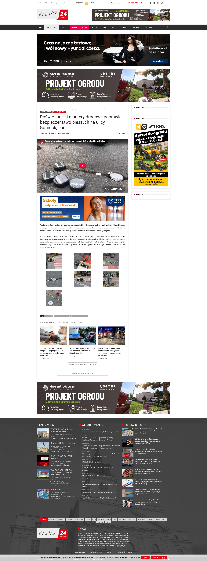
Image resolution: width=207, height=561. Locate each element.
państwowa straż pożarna (75, 519)
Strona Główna (80, 552)
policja (108, 522)
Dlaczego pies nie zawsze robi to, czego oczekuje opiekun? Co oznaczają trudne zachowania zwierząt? (53, 352)
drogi (68, 316)
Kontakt (129, 552)
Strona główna (44, 109)
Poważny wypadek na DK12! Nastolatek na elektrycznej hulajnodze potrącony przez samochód (109, 352)
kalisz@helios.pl (55, 465)
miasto (80, 316)
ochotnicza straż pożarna (145, 519)
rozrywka (61, 519)
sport (114, 519)
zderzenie (100, 522)
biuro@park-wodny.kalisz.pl (59, 496)
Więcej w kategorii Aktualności (71, 322)
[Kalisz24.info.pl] (52, 9)
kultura (108, 519)
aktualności (49, 316)
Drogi (55, 112)
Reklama (120, 552)
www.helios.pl (65, 465)
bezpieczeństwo (59, 316)
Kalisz (62, 112)
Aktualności (54, 109)
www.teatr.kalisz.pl (70, 438)
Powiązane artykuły (48, 322)
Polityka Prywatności (95, 552)
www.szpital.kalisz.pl (57, 485)
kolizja (164, 519)
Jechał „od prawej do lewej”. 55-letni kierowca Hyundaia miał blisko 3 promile (82, 350)
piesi (85, 316)
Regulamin (109, 552)
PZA (45, 133)
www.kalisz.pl (69, 451)
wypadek (101, 519)
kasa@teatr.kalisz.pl (57, 438)
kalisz (74, 316)
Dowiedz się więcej (159, 558)
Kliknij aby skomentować (82, 373)
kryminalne (131, 519)
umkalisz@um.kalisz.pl (57, 451)
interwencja (52, 519)
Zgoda (145, 558)
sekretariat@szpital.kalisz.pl (59, 483)
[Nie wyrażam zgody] (204, 558)
